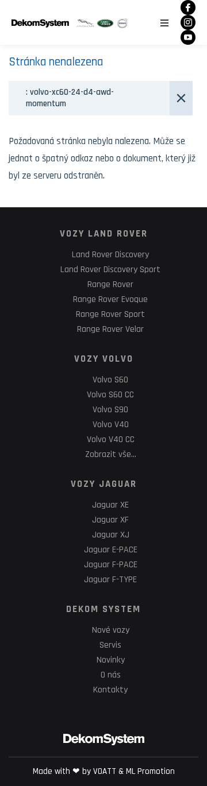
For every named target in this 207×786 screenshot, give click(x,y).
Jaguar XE (110, 505)
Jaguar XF (110, 520)
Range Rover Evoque (110, 299)
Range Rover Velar (110, 329)
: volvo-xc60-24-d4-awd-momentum (70, 98)
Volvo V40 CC (111, 439)
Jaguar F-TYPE (110, 580)
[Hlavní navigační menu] (164, 23)
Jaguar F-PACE (110, 565)
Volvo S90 (110, 410)
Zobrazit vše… (110, 454)
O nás (111, 675)
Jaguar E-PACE (110, 550)
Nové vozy (110, 630)
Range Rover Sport (110, 314)
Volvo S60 (110, 380)
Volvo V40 (111, 425)
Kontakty (110, 690)
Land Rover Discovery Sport (110, 270)
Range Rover (110, 284)
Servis (110, 645)
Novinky (111, 660)
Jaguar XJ (110, 535)
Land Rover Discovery (110, 255)
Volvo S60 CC (110, 395)
